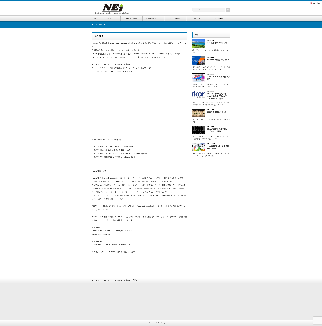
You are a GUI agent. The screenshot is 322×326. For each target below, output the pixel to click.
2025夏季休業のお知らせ (217, 112)
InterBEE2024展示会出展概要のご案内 (218, 147)
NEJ (159, 323)
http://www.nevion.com (101, 234)
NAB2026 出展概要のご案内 (218, 60)
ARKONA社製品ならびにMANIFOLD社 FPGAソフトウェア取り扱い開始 (218, 96)
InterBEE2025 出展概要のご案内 (218, 78)
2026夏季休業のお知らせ (217, 43)
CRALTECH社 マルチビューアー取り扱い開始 (218, 130)
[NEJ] (112, 5)
